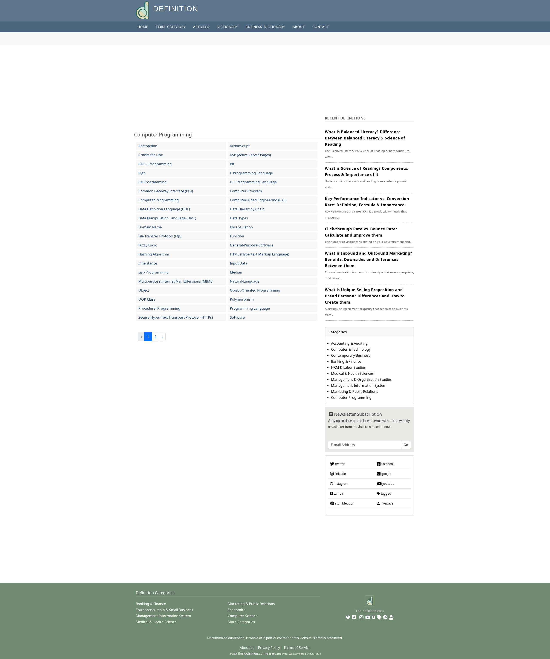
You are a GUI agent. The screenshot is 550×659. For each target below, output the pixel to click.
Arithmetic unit (150, 155)
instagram (340, 484)
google (385, 474)
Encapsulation (241, 227)
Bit (232, 164)
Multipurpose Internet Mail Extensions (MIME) (175, 281)
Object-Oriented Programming (255, 290)
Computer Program (246, 191)
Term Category (171, 27)
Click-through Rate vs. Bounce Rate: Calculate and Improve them (368, 235)
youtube (388, 484)
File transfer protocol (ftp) (159, 236)
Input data (238, 263)
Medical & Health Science (156, 621)
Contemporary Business (350, 355)
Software (237, 317)
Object (143, 290)
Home (143, 27)
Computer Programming (163, 134)
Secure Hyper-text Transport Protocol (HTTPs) (175, 317)
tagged (385, 493)
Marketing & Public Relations (354, 391)
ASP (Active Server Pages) (250, 155)
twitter (339, 464)
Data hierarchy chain (247, 209)
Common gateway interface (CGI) (165, 191)
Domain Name (150, 227)
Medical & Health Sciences (352, 373)
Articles (201, 27)
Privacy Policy (269, 647)
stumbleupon (344, 503)
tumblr (338, 493)
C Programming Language (251, 173)
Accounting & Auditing (349, 343)
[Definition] (143, 10)
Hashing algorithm (153, 254)
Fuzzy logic (147, 245)
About (299, 27)
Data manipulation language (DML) (167, 218)
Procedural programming (159, 308)
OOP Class (146, 299)
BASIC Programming (155, 164)
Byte (141, 173)
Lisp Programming (153, 272)
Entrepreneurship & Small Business (164, 609)
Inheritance (147, 263)
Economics (236, 609)
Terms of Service (297, 647)
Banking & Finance (346, 361)
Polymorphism (242, 299)
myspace (386, 503)
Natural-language (244, 281)
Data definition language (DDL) (164, 209)
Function (237, 236)
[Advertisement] (275, 77)
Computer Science (242, 615)
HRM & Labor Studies (348, 367)
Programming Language (250, 308)
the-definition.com (251, 653)
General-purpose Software (251, 245)
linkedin (340, 474)
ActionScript (240, 146)
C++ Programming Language (253, 182)
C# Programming (152, 182)
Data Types (239, 218)
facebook (387, 464)
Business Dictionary (265, 27)
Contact (320, 27)
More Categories (241, 621)
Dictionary (227, 27)
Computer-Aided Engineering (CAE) (258, 200)
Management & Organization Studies (361, 379)
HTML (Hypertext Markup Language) (259, 254)
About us (247, 647)
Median (236, 272)
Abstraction (147, 146)
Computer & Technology (351, 349)
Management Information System (358, 385)
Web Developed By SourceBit (305, 654)
